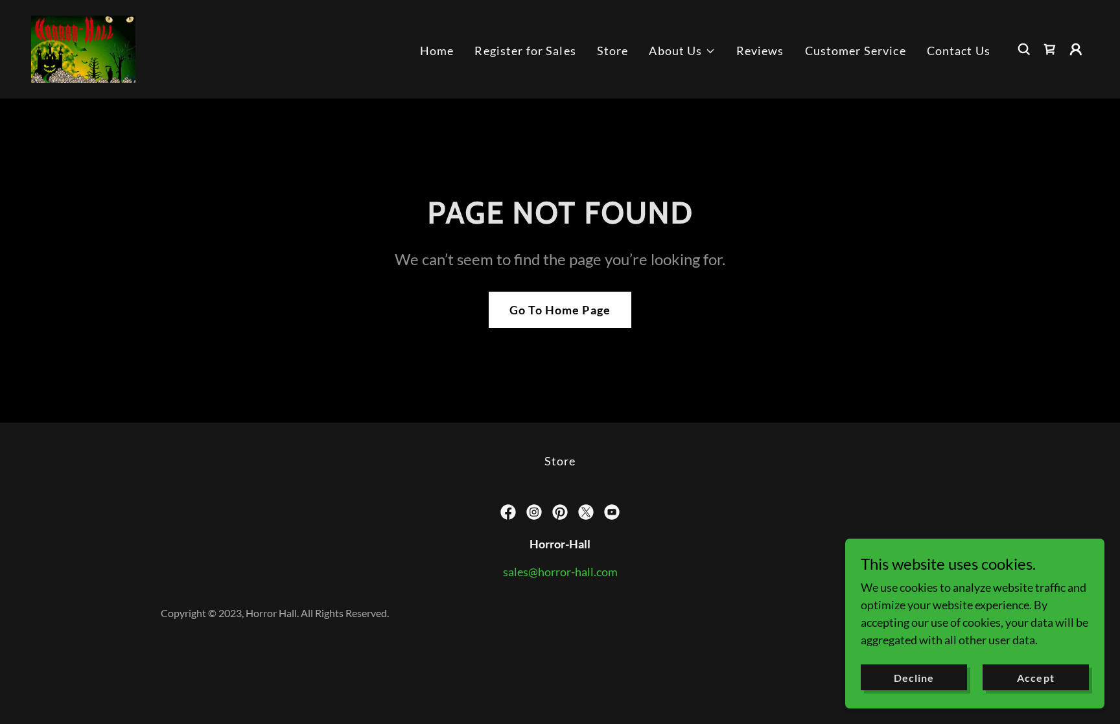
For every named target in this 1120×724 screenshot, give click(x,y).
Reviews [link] (760, 50)
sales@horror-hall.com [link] (560, 572)
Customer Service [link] (855, 50)
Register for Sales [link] (525, 50)
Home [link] (437, 50)
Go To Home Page (560, 310)
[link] (83, 48)
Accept (1035, 677)
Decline (914, 677)
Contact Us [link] (958, 50)
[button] (682, 51)
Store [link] (613, 50)
